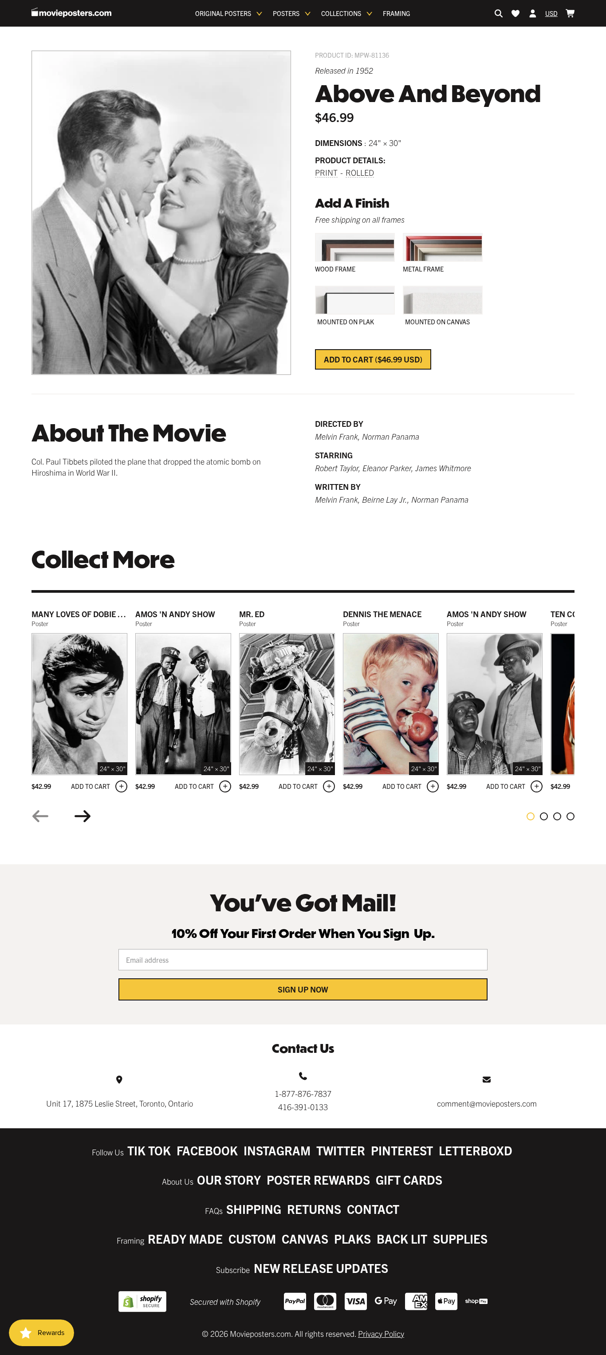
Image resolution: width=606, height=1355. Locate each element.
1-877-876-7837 (303, 1093)
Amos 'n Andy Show (175, 614)
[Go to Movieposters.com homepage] (71, 12)
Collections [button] (341, 13)
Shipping (253, 1209)
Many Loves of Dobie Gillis (86, 614)
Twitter (340, 1150)
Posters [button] (286, 13)
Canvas (305, 1239)
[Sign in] (532, 13)
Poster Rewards (318, 1180)
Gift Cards (409, 1180)
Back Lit (402, 1239)
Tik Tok (149, 1150)
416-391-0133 (303, 1107)
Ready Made (185, 1239)
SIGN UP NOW (303, 989)
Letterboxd (475, 1150)
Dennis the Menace (382, 614)
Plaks (352, 1239)
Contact (373, 1209)
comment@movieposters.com (487, 1103)
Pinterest (402, 1150)
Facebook (207, 1150)
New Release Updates (321, 1268)
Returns (314, 1209)
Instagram (277, 1150)
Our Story (229, 1180)
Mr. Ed (251, 614)
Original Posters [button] (223, 13)
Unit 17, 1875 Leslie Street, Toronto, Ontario (119, 1103)
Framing (396, 13)
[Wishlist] (515, 13)
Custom (252, 1239)
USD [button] (551, 13)
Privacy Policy (381, 1333)
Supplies (460, 1239)
